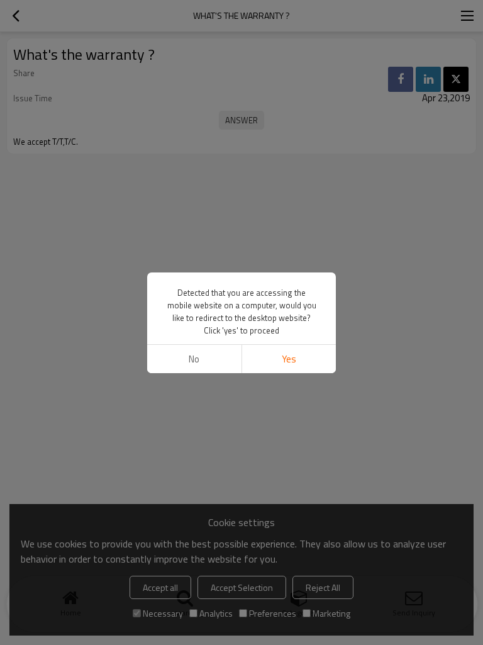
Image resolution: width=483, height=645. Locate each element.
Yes (289, 359)
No (194, 359)
